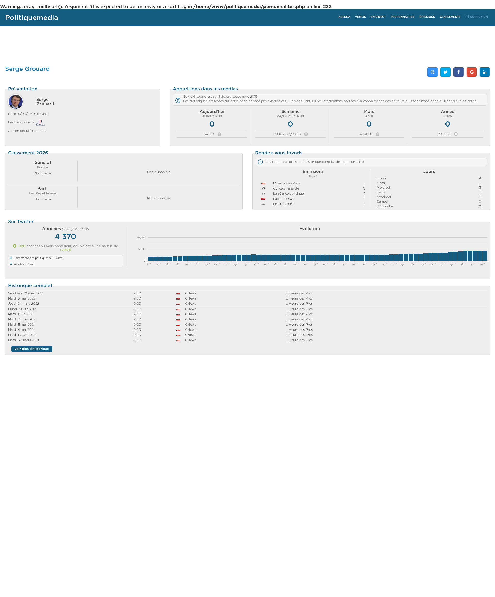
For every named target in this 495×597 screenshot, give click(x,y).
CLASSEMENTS (450, 17)
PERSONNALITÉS (403, 17)
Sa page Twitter (23, 263)
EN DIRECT (378, 17)
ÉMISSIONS (427, 17)
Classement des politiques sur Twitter (38, 258)
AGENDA (344, 17)
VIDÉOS (360, 17)
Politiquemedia (31, 17)
